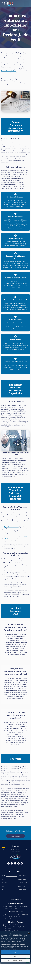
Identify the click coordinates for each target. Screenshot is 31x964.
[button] (29, 932)
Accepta (15, 952)
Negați (15, 956)
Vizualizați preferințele (15, 960)
